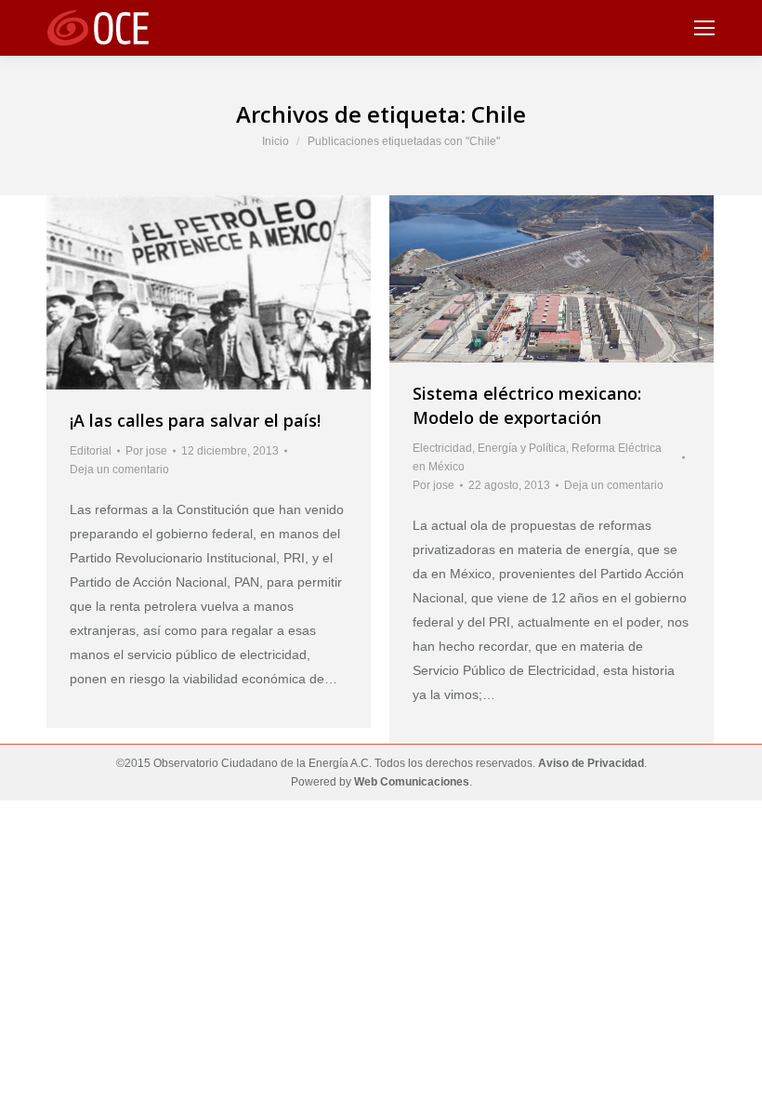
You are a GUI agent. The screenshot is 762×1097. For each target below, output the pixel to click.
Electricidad (442, 448)
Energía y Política (522, 448)
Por (146, 450)
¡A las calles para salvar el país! (195, 420)
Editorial (91, 450)
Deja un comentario (119, 469)
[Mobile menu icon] (704, 28)
